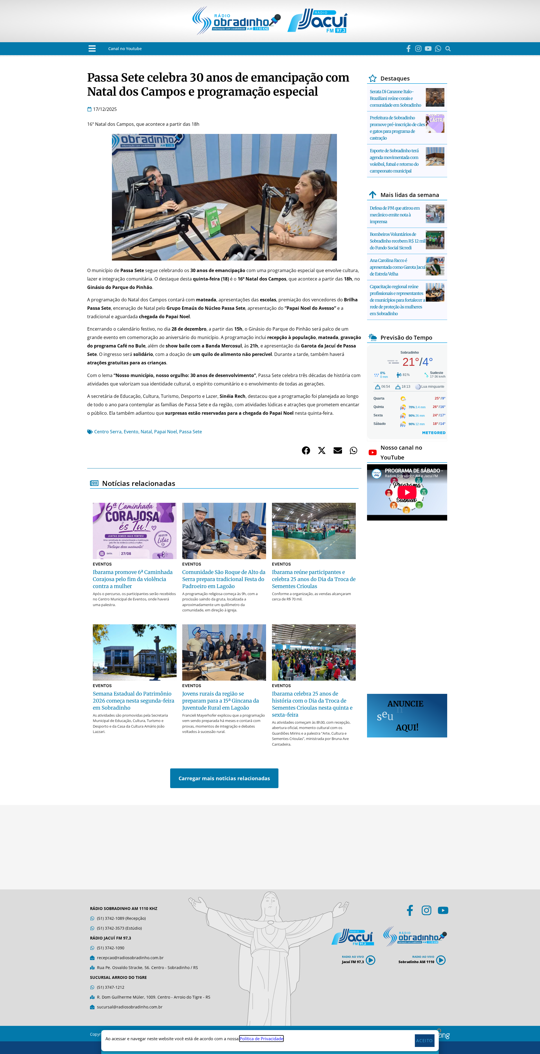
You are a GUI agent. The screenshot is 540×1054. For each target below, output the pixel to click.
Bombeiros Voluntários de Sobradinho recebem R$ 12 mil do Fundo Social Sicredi (398, 241)
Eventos (102, 564)
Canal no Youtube (125, 48)
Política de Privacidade (261, 1038)
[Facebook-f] (408, 48)
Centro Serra (108, 432)
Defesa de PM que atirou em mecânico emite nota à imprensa (395, 214)
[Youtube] (428, 48)
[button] (92, 48)
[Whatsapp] (438, 48)
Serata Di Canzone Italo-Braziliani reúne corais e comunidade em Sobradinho (395, 98)
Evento (131, 432)
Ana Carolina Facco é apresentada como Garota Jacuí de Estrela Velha (397, 267)
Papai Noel (165, 432)
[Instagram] (418, 48)
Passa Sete (190, 432)
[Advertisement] (407, 608)
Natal (146, 432)
